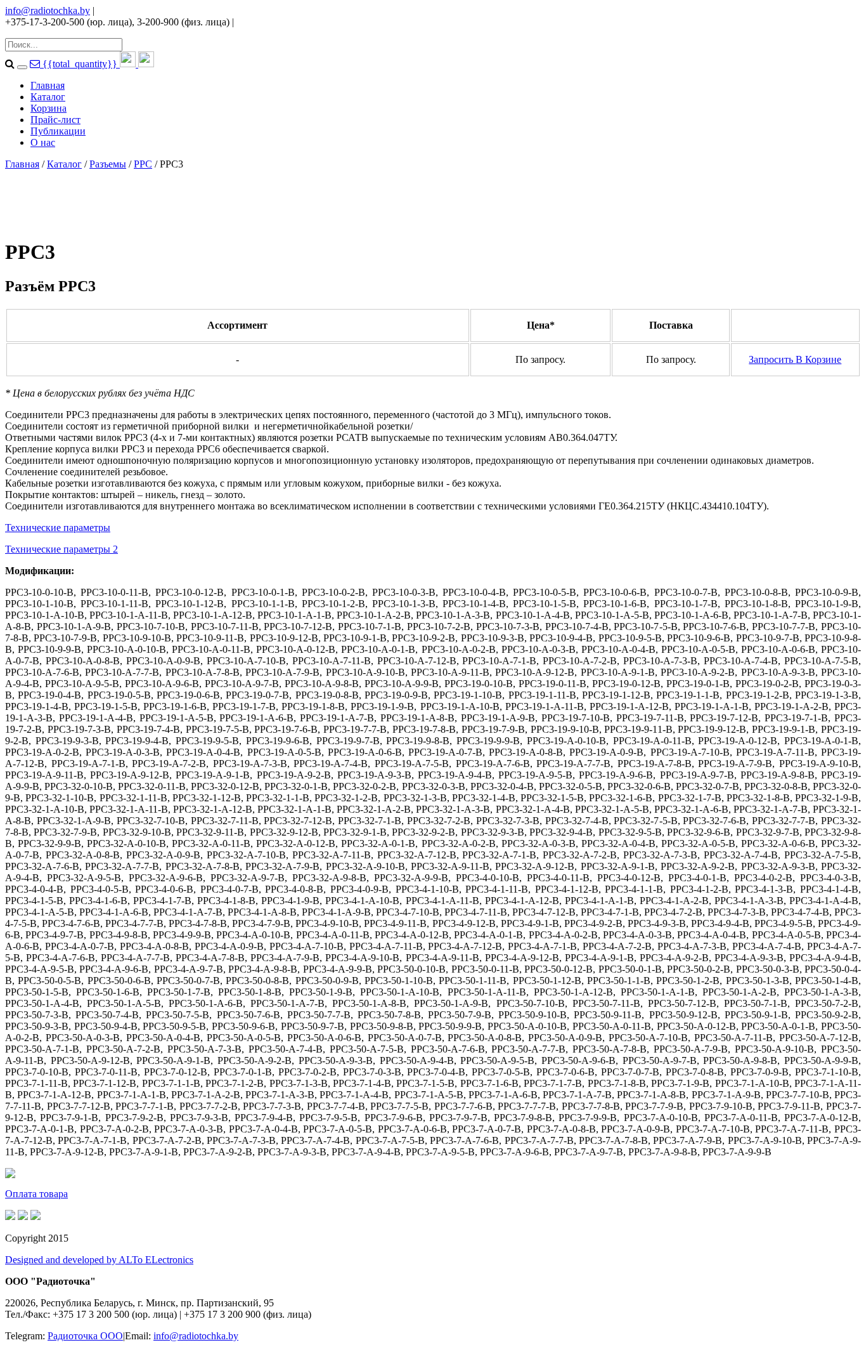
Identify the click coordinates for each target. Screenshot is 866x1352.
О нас (42, 142)
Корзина (48, 108)
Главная (47, 85)
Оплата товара (36, 1193)
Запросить (772, 359)
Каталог (47, 96)
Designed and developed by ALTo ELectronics (99, 1259)
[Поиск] (22, 67)
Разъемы (107, 164)
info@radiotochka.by (47, 10)
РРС (143, 164)
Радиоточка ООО (85, 1335)
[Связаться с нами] (36, 63)
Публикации (58, 131)
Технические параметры (57, 527)
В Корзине (818, 359)
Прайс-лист (55, 119)
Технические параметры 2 (61, 549)
